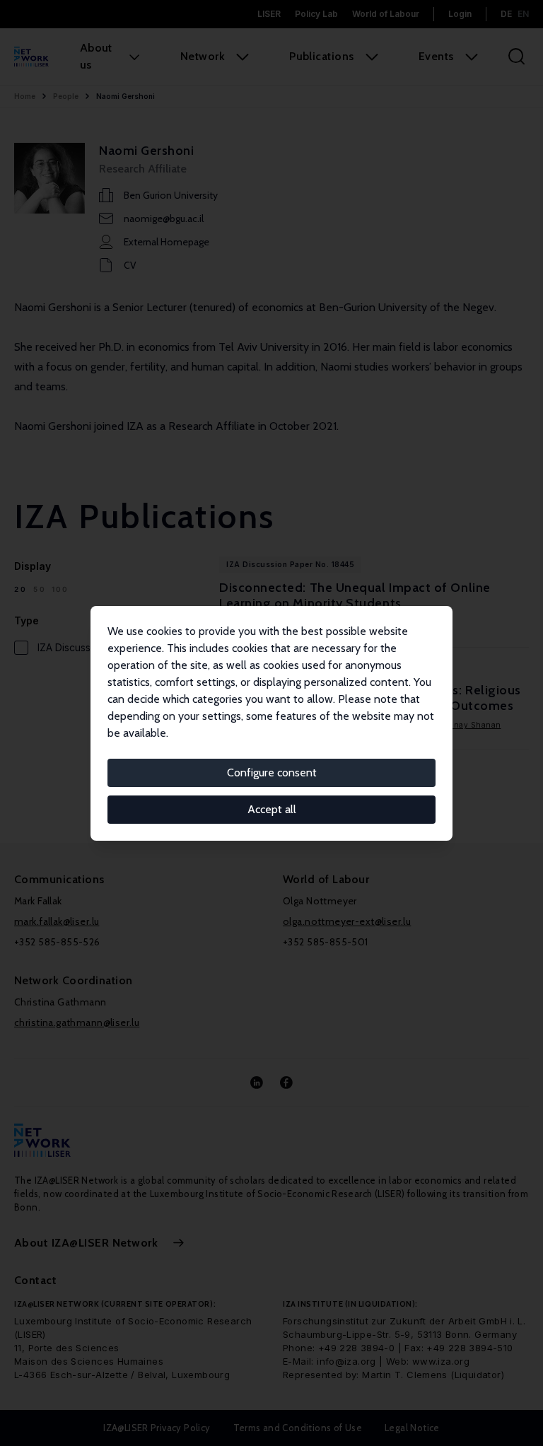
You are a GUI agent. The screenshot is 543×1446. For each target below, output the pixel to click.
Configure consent (272, 772)
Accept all (271, 809)
